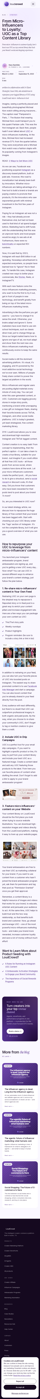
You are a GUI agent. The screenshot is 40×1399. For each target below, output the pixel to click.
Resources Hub (9, 1324)
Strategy (13, 15)
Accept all (20, 1387)
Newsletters (8, 1319)
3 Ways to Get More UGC (21, 161)
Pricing (6, 1355)
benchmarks (7, 244)
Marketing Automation (12, 1297)
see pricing (13, 1036)
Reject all (20, 1381)
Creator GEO (8, 1266)
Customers (8, 1345)
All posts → (6, 1056)
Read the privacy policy (22, 1375)
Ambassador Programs (12, 1292)
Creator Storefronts (11, 1251)
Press (6, 1350)
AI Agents (7, 1261)
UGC (28, 131)
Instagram (26, 170)
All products (8, 1271)
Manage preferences (20, 1393)
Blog (4, 15)
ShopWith (7, 1256)
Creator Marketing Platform (13, 1246)
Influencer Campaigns (12, 1287)
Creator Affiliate (9, 1282)
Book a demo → (15, 1031)
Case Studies (9, 1314)
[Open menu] (33, 4)
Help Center (8, 1329)
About (6, 1340)
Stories (22, 277)
